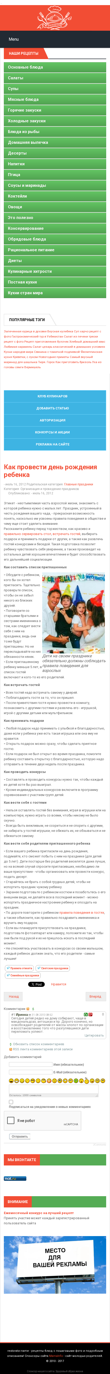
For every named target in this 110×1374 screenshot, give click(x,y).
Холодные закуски (27, 120)
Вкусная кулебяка (60, 331)
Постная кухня (22, 282)
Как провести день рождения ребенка (50, 470)
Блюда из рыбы (23, 131)
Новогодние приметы (54, 357)
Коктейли (17, 196)
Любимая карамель (18, 346)
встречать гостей (66, 534)
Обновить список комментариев (38, 1044)
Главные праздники (78, 484)
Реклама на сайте (52, 444)
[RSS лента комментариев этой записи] (29, 1008)
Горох (51, 362)
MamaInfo (56, 1356)
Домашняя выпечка (28, 142)
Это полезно (20, 217)
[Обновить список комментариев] (34, 1008)
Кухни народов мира (18, 352)
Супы (13, 88)
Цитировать (94, 1035)
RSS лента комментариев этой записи (43, 1049)
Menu (13, 39)
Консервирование (26, 228)
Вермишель (32, 367)
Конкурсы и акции (52, 432)
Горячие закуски (24, 110)
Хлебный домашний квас (87, 341)
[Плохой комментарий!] (90, 1014)
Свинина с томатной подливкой (57, 352)
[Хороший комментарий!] (86, 1014)
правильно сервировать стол (27, 534)
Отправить (20, 1136)
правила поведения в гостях (81, 912)
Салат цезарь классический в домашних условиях (69, 346)
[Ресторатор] (55, 18)
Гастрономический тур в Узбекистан (37, 336)
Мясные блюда (23, 99)
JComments (99, 1144)
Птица (14, 174)
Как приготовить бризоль (73, 362)
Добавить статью (52, 408)
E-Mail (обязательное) (69, 1072)
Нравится (58, 984)
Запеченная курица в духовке (25, 331)
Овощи (15, 206)
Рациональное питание (31, 249)
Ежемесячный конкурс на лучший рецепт (39, 1213)
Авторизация (52, 420)
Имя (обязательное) (68, 1064)
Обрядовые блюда (27, 239)
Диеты (15, 260)
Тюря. (42, 362)
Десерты (17, 153)
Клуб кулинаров (53, 396)
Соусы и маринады (27, 185)
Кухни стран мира (25, 292)
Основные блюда (25, 67)
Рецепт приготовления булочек (46, 341)
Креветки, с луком (25, 357)
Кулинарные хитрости (30, 271)
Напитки (16, 163)
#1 (13, 1015)
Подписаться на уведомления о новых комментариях (50, 1106)
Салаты (15, 77)
